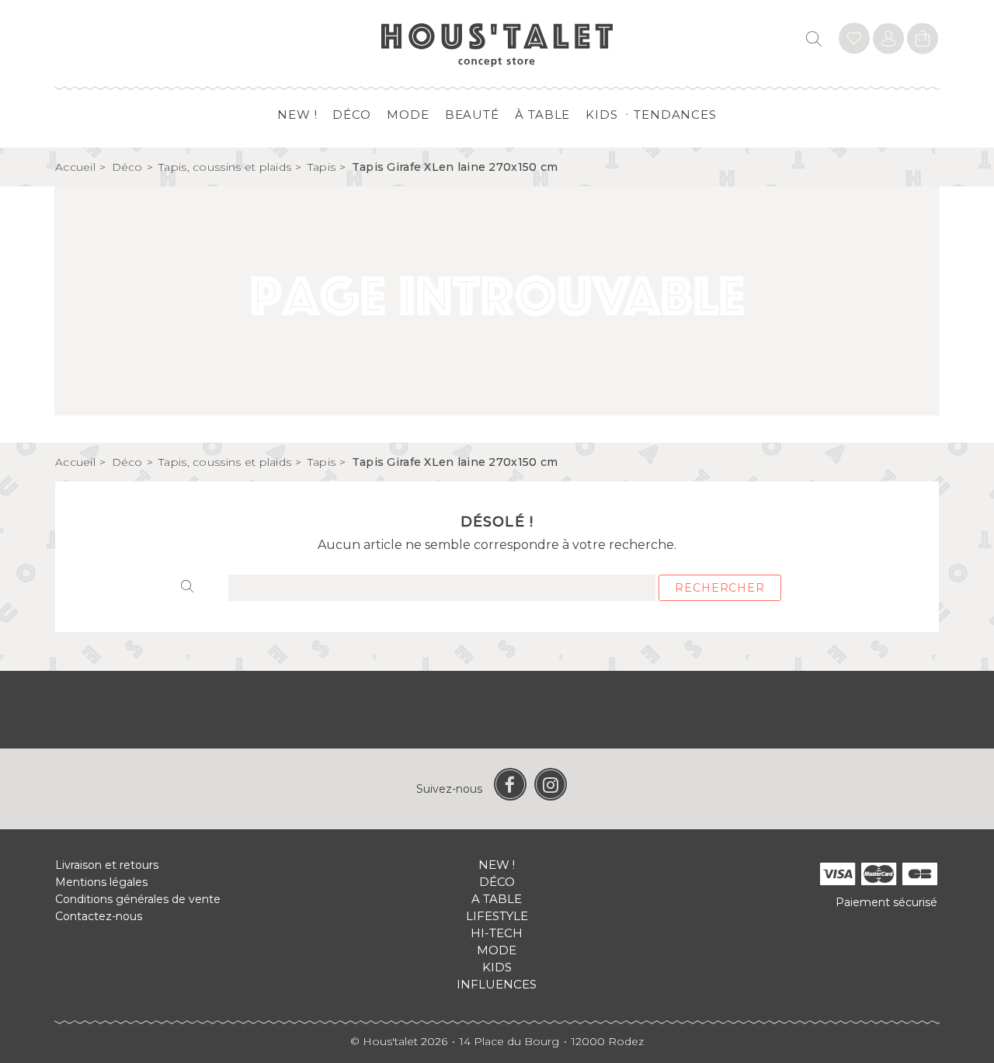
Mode (408, 114)
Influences (497, 984)
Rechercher (719, 588)
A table (496, 898)
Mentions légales (101, 882)
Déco (351, 114)
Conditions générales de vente (138, 899)
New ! (297, 114)
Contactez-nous (98, 916)
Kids (602, 114)
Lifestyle (497, 915)
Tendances (675, 114)
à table (542, 114)
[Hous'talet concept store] (497, 43)
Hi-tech (497, 933)
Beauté (472, 114)
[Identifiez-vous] (854, 41)
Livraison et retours (106, 865)
